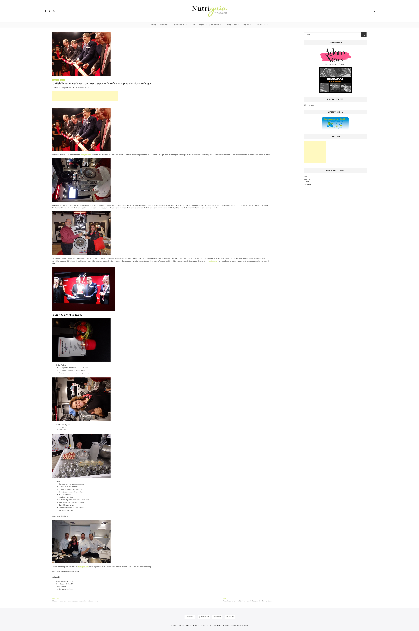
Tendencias (216, 25)
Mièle (62, 80)
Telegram (307, 184)
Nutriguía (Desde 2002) (177, 625)
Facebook (307, 176)
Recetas (202, 25)
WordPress (209, 625)
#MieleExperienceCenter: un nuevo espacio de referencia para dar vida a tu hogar (101, 83)
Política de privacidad (242, 625)
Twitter (306, 182)
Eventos (55, 80)
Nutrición (164, 25)
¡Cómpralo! (261, 25)
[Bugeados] (335, 68)
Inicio (153, 25)
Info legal (247, 25)
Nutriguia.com (86, 155)
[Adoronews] (335, 48)
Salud (193, 25)
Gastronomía (179, 25)
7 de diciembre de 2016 (82, 88)
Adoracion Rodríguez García (62, 88)
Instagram (307, 179)
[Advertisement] (85, 96)
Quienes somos (230, 25)
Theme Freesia (199, 625)
